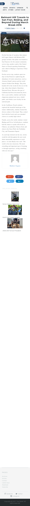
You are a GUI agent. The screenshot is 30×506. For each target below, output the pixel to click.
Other (10, 10)
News (5, 8)
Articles (4, 478)
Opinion (20, 8)
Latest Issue (20, 10)
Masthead (5, 485)
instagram (16, 496)
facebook (9, 494)
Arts (5, 10)
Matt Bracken (10, 250)
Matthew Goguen (10, 28)
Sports (12, 8)
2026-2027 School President (12, 230)
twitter (20, 494)
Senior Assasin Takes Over (11, 204)
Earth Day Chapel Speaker (11, 217)
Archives (4, 476)
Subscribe (5, 487)
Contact (4, 480)
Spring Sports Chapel (10, 445)
